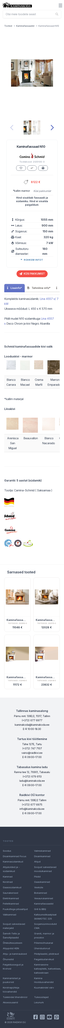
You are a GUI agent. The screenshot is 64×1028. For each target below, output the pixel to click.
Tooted (8, 26)
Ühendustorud (42, 948)
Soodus (7, 850)
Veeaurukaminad (43, 898)
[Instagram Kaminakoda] (42, 1017)
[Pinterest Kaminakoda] (56, 1017)
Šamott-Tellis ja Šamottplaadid (11, 935)
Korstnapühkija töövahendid (11, 989)
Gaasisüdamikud (12, 887)
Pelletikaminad (11, 903)
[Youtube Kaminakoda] (49, 1017)
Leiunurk (39, 1002)
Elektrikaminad (11, 898)
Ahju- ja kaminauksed (15, 953)
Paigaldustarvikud (44, 959)
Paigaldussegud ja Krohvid (13, 966)
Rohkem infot (33, 259)
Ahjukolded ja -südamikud (11, 869)
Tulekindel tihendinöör (15, 997)
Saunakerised (10, 892)
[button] (60, 5)
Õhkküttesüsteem (12, 942)
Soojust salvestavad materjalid (14, 926)
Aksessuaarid (10, 1002)
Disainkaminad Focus (14, 856)
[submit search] (57, 14)
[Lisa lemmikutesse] (21, 168)
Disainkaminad (42, 856)
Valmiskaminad (42, 850)
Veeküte (38, 887)
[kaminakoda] (17, 4)
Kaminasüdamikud (13, 861)
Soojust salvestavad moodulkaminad (45, 869)
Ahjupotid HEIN (11, 948)
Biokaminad (40, 892)
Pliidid (37, 876)
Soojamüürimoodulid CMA (45, 926)
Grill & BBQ (40, 909)
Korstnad (8, 881)
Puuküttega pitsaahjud (15, 909)
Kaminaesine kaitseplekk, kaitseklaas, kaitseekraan (47, 968)
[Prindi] (43, 168)
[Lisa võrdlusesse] (32, 168)
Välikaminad (9, 914)
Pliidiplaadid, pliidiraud (46, 953)
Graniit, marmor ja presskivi (44, 935)
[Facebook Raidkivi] (35, 1017)
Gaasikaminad (42, 881)
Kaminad (7, 876)
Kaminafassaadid (25, 26)
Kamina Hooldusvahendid (44, 980)
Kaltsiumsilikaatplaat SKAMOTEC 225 (45, 916)
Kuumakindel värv (44, 987)
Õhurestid (8, 959)
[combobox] (32, 14)
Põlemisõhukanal (43, 942)
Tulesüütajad (41, 997)
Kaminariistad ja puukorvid (11, 980)
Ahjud (37, 861)
